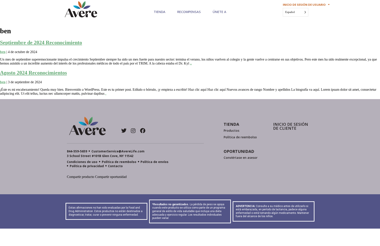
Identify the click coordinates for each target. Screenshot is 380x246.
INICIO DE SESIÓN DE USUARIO (304, 5)
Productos (231, 130)
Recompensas (189, 11)
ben (2, 52)
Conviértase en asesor (241, 157)
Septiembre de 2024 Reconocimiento (41, 42)
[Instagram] (133, 130)
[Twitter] (123, 130)
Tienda (159, 11)
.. (191, 63)
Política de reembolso (240, 137)
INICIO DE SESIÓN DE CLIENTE (290, 126)
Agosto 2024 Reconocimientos (33, 73)
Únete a (219, 11)
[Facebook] (142, 130)
